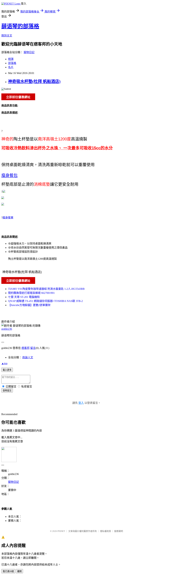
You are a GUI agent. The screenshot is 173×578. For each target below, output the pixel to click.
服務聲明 (118, 531)
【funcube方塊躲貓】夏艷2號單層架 (29, 305)
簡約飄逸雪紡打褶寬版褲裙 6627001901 (31, 292)
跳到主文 (6, 35)
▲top (4, 363)
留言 (33, 348)
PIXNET (61, 531)
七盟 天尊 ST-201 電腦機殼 (24, 297)
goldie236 (6, 328)
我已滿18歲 (8, 571)
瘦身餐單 (8, 217)
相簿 (11, 59)
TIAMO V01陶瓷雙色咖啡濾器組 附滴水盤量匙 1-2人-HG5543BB (46, 288)
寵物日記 (29, 52)
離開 (19, 571)
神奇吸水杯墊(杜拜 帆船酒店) (34, 81)
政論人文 (27, 357)
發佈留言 (7, 390)
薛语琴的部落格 (20, 26)
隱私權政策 (105, 531)
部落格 (12, 63)
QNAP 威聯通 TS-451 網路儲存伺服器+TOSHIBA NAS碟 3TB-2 (45, 301)
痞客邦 (25, 348)
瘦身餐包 (9, 175)
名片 (11, 67)
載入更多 (7, 370)
